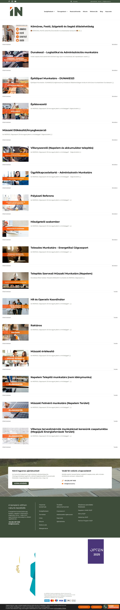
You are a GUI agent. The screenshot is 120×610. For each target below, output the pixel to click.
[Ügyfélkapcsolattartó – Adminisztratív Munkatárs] (15, 178)
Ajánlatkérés (61, 521)
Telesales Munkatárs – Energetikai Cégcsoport (59, 247)
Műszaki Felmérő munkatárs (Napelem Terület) (60, 403)
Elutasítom (96, 607)
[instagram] (12, 1)
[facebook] (9, 1)
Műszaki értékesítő (42, 351)
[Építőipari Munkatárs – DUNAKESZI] (15, 85)
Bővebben (115, 44)
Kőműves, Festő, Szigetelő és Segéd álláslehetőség (62, 26)
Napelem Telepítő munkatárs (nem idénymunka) (61, 377)
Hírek (41, 518)
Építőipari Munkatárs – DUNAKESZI (52, 78)
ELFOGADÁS (84, 607)
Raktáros (36, 325)
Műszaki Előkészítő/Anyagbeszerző (24, 130)
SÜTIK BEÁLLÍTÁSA (60, 608)
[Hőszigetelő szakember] (15, 228)
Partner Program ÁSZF (85, 520)
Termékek (42, 514)
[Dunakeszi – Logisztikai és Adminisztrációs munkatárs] (15, 59)
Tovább (116, 291)
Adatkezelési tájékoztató (65, 514)
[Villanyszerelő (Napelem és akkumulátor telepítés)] (15, 154)
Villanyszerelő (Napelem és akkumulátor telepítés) (62, 147)
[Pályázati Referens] (15, 202)
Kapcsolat (60, 518)
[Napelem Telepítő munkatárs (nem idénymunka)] (15, 384)
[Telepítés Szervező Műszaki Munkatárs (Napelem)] (15, 280)
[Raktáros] (15, 332)
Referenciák (43, 525)
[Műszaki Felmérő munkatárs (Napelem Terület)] (15, 410)
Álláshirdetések (6, 44)
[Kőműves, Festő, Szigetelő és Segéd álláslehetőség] (15, 33)
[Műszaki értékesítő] (15, 358)
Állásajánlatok (43, 528)
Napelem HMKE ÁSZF (85, 510)
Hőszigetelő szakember (45, 221)
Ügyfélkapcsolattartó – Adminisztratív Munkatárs (61, 172)
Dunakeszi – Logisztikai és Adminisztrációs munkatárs (64, 52)
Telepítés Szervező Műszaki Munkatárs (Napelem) (61, 273)
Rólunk (41, 521)
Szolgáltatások (43, 511)
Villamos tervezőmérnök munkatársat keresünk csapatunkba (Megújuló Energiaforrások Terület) (69, 430)
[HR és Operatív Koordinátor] (15, 306)
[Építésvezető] (15, 111)
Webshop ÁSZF (83, 517)
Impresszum (61, 511)
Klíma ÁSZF (81, 514)
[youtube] (15, 1)
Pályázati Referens (42, 195)
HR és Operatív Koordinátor (48, 299)
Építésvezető (39, 104)
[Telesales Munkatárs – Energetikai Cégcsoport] (15, 254)
